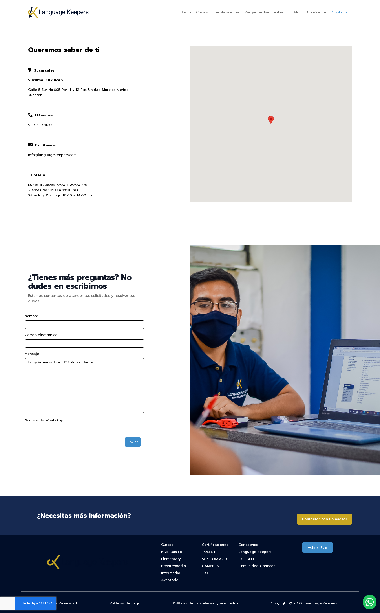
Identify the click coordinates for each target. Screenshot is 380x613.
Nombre (31, 316)
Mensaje (32, 353)
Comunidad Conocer (256, 566)
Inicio (186, 12)
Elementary (171, 559)
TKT (205, 573)
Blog (298, 12)
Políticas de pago (125, 603)
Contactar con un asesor (324, 519)
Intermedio (170, 573)
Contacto (340, 12)
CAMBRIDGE (212, 566)
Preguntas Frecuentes (264, 12)
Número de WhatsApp (44, 420)
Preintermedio (173, 566)
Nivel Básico (171, 551)
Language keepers (254, 551)
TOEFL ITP (211, 551)
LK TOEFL (246, 559)
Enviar (133, 442)
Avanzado (169, 580)
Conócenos (317, 12)
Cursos (202, 12)
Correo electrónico (41, 335)
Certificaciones (226, 12)
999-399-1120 (40, 125)
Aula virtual (318, 547)
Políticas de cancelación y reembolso (205, 603)
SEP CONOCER (214, 559)
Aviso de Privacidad (59, 603)
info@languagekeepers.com (52, 155)
